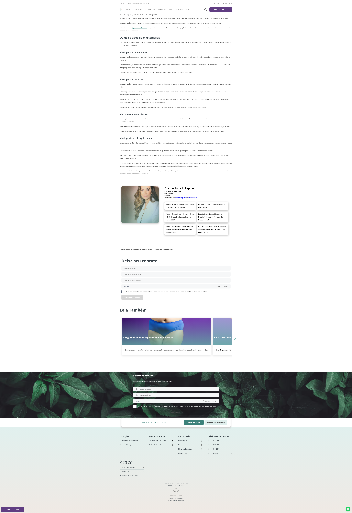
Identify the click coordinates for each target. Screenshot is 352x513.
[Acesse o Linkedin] (231, 4)
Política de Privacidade (194, 291)
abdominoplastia (181, 198)
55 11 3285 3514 (213, 441)
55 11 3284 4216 (213, 449)
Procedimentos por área (157, 441)
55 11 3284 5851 (213, 453)
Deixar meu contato (132, 297)
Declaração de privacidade (129, 476)
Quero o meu (194, 422)
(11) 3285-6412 (123, 3)
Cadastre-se (182, 453)
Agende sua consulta (12, 510)
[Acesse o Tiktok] (226, 4)
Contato (179, 9)
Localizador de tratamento (129, 441)
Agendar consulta (220, 10)
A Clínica (128, 9)
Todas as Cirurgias (126, 445)
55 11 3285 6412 (213, 445)
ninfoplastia (192, 198)
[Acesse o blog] (215, 4)
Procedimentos (149, 9)
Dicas (170, 9)
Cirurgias (138, 9)
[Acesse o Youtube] (229, 4)
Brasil (218, 286)
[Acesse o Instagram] (218, 4)
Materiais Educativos (185, 449)
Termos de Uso (125, 472)
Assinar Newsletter (176, 412)
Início (121, 15)
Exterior (225, 286)
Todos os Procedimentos (157, 445)
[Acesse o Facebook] (220, 4)
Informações (161, 9)
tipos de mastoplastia (139, 28)
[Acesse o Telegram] (223, 4)
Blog (187, 9)
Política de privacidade (127, 468)
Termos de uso (184, 291)
